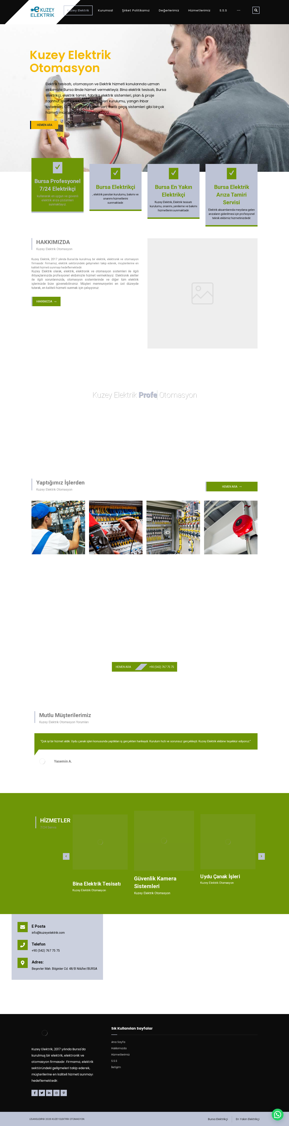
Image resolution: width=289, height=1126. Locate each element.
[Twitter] (42, 1093)
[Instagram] (56, 1093)
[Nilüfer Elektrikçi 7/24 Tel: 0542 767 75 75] (202, 296)
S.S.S (114, 1061)
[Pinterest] (64, 1093)
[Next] (252, 770)
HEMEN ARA (44, 125)
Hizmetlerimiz (120, 1055)
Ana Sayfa (118, 1042)
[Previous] (246, 770)
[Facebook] (34, 1093)
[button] (277, 1114)
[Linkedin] (49, 1093)
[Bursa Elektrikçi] (42, 12)
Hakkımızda (119, 1048)
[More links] (239, 10)
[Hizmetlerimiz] (100, 842)
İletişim (116, 1067)
